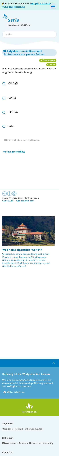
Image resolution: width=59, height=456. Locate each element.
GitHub (34, 443)
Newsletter (10, 443)
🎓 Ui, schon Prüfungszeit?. (27, 5)
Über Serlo (7, 429)
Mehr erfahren (15, 392)
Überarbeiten (49, 60)
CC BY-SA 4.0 (7, 201)
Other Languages (33, 429)
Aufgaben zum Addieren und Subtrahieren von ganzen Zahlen (24, 53)
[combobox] (29, 34)
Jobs (24, 443)
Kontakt (19, 429)
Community (47, 443)
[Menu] (53, 6)
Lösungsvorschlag (14, 151)
